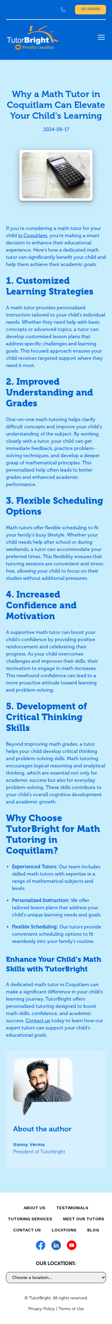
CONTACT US (27, 1230)
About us (34, 1207)
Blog (93, 1230)
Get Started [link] (90, 9)
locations (64, 1230)
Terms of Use (71, 1308)
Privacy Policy (41, 1308)
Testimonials (72, 1207)
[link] (63, 9)
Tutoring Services (30, 1218)
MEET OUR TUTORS (83, 1218)
